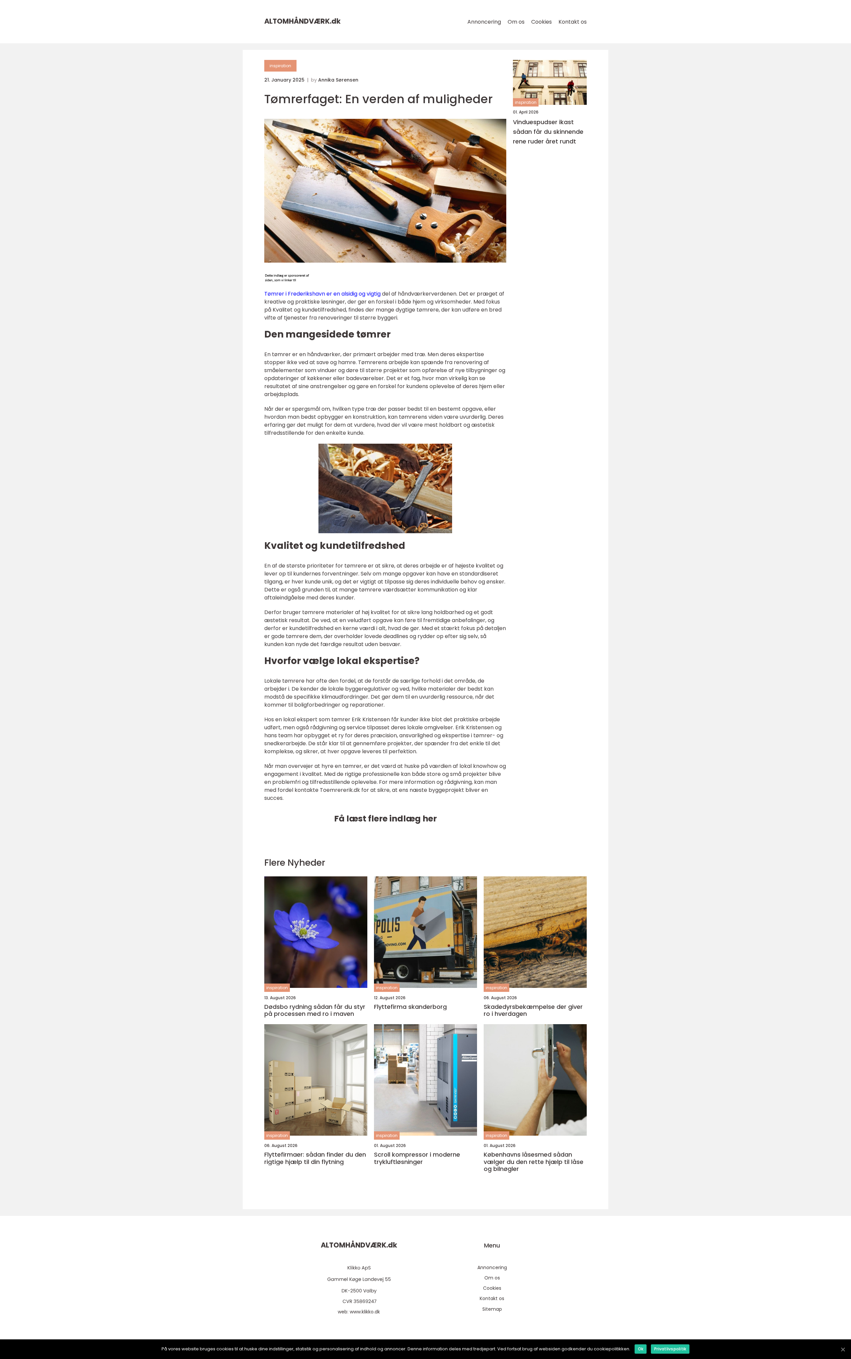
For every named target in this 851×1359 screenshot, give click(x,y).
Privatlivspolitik (670, 1349)
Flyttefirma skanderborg (410, 1007)
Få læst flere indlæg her (385, 818)
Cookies (541, 22)
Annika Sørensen (338, 80)
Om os (516, 22)
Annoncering (484, 22)
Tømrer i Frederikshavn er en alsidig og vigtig (322, 294)
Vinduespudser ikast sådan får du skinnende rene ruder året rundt (548, 131)
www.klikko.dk (365, 1311)
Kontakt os (572, 22)
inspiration (280, 66)
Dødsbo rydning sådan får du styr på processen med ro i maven (314, 1010)
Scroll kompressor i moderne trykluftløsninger (417, 1158)
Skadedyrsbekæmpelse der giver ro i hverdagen (533, 1010)
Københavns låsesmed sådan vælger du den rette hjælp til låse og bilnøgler (533, 1162)
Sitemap (492, 1309)
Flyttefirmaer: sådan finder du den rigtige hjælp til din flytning (315, 1158)
